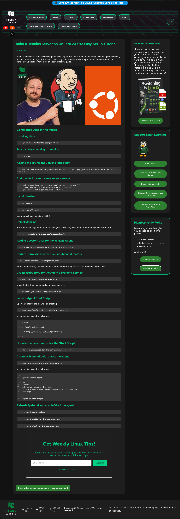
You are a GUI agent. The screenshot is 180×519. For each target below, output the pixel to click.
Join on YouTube (150, 259)
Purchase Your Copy (151, 120)
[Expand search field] (170, 22)
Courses (71, 17)
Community (108, 17)
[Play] (69, 95)
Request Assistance (41, 26)
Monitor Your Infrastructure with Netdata (150, 194)
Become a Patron (150, 268)
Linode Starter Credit (150, 184)
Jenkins (69, 56)
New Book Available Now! (147, 43)
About (124, 17)
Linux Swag (88, 17)
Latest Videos (36, 17)
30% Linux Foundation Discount (150, 173)
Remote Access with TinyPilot (151, 205)
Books (55, 17)
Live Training (69, 26)
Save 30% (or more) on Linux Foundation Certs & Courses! (91, 2)
